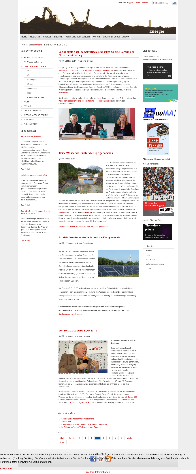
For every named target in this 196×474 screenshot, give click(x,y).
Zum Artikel (25, 169)
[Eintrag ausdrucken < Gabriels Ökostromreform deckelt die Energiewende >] (59, 244)
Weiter (129, 438)
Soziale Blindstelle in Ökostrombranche (77, 419)
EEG (29, 93)
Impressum (150, 260)
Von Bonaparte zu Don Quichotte (77, 330)
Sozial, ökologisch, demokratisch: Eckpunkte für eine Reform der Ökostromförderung (96, 53)
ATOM (26, 102)
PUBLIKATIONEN (31, 124)
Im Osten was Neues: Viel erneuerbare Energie (81, 427)
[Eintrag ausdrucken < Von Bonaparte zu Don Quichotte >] (59, 337)
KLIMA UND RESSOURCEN (78, 37)
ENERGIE (58, 37)
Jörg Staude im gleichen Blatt (79, 403)
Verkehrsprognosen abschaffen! (34, 175)
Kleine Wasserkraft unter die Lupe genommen (85, 153)
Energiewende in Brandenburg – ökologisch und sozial (84, 424)
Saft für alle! (66, 422)
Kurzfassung (63, 314)
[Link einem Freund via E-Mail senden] (62, 61)
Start (62, 438)
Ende (62, 442)
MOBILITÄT (35, 37)
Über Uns (150, 246)
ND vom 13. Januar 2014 (128, 397)
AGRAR (96, 37)
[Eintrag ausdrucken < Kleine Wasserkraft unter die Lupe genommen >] (59, 159)
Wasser (30, 84)
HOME (24, 37)
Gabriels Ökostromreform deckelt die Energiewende (89, 237)
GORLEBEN (29, 120)
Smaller (145, 3)
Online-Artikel (116, 376)
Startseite (38, 45)
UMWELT (47, 37)
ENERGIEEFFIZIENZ (32, 111)
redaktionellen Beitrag (84, 381)
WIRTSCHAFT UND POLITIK (36, 115)
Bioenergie (31, 80)
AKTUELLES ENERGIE (33, 57)
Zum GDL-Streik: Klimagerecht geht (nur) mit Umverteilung (35, 212)
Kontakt (149, 251)
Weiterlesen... (64, 93)
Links (148, 255)
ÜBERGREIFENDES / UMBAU (116, 37)
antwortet (62, 212)
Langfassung (76, 314)
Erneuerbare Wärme (35, 97)
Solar (29, 71)
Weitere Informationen (98, 472)
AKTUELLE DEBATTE (33, 62)
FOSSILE (27, 106)
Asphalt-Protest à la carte (31, 136)
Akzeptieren (6, 468)
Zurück (71, 438)
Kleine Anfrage (86, 212)
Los (174, 3)
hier (99, 98)
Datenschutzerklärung (155, 264)
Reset (137, 3)
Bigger (130, 3)
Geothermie (32, 89)
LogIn (148, 268)
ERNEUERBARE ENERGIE (35, 66)
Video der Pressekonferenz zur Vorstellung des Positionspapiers (85, 101)
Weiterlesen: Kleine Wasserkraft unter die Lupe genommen (83, 227)
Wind (29, 75)
